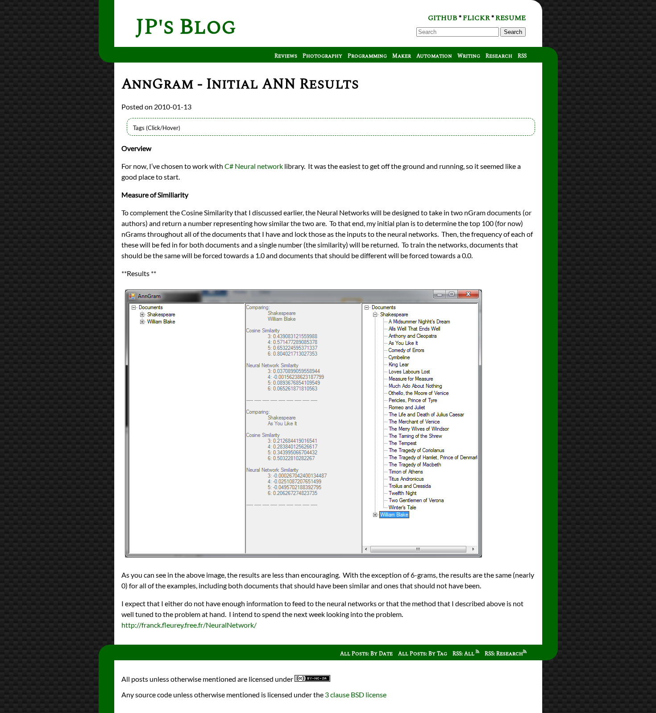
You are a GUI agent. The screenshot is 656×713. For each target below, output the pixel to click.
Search (513, 32)
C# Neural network (253, 166)
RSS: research (504, 654)
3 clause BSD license (355, 694)
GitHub (442, 18)
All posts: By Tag (422, 654)
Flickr (476, 18)
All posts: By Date (366, 654)
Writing (468, 56)
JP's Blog (186, 27)
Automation (434, 56)
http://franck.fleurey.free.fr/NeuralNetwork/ (189, 625)
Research (499, 56)
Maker (401, 56)
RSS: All (464, 654)
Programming (367, 56)
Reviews (285, 56)
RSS (522, 56)
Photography (322, 56)
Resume (510, 18)
